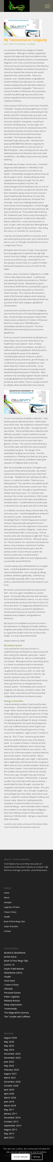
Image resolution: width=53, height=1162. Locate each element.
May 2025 (9, 1045)
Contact (7, 931)
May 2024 (9, 1049)
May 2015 (9, 1133)
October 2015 (11, 1121)
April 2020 (9, 1093)
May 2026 (9, 1041)
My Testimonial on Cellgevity (25, 40)
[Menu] (45, 6)
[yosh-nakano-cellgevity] (23, 28)
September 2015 (12, 1125)
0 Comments (20, 44)
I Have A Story (10, 912)
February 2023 (11, 1069)
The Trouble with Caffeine (17, 1016)
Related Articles (12, 1000)
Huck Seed (9, 980)
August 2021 (10, 1073)
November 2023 (12, 1057)
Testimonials (10, 1008)
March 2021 (10, 1077)
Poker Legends (11, 996)
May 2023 (9, 1065)
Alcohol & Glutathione (14, 952)
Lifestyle (32, 44)
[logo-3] (22, 6)
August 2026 (10, 1037)
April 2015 (9, 1137)
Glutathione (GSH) (13, 972)
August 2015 (10, 1129)
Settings (36, 1156)
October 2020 (11, 1085)
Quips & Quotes (11, 926)
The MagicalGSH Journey (16, 1012)
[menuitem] (45, 6)
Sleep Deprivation (13, 1004)
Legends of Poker (12, 907)
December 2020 (12, 1081)
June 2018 (9, 1101)
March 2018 (10, 1105)
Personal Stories (12, 992)
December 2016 (12, 1117)
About (6, 897)
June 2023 (9, 1061)
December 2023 (12, 1053)
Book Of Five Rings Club (14, 921)
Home (6, 892)
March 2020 (10, 1097)
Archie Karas (10, 956)
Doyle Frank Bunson (14, 968)
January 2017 (10, 1113)
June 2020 (9, 1089)
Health (7, 916)
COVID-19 (9, 964)
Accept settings (21, 1156)
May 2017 (9, 1109)
